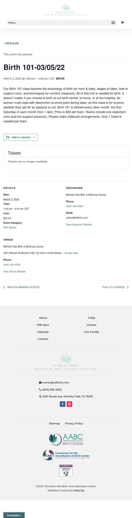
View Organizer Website (79, 224)
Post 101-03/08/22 (113, 287)
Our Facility (91, 332)
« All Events (11, 43)
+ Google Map (70, 253)
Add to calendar (21, 137)
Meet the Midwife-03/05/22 (23, 287)
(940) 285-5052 (74, 206)
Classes (91, 324)
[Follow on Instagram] (69, 404)
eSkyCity (79, 490)
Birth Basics (9, 227)
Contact (43, 339)
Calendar (43, 332)
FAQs (91, 317)
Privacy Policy (74, 423)
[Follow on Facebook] (62, 404)
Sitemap (54, 423)
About (43, 317)
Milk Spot (43, 324)
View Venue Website (14, 271)
